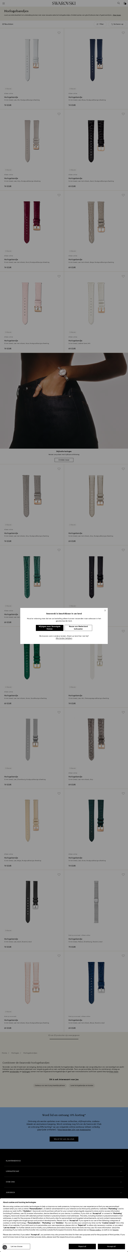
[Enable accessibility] (4, 1247)
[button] (105, 610)
